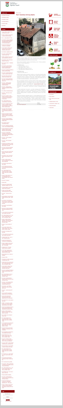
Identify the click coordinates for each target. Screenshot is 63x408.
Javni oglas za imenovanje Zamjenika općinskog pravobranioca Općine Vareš (7, 148)
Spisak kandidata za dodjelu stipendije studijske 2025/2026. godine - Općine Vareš (7, 197)
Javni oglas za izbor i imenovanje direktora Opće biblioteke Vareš (7, 76)
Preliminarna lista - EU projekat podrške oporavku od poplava (6, 248)
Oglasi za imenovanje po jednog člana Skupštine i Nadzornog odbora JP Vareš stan (7, 152)
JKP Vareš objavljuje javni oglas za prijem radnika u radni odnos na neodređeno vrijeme (7, 275)
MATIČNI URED (45, 9)
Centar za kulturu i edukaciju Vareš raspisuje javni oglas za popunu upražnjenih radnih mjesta (7, 267)
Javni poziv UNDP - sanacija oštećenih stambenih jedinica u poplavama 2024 (7, 343)
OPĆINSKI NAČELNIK (6, 9)
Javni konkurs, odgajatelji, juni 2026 (7, 51)
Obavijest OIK (4, 182)
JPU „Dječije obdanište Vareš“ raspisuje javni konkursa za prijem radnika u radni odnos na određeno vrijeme (7, 350)
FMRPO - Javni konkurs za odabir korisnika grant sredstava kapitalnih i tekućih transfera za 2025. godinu (7, 304)
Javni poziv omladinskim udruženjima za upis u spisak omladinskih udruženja (7, 126)
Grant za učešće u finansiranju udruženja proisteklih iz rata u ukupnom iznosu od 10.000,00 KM (7, 297)
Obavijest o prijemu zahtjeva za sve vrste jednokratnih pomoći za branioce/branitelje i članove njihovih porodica (7, 177)
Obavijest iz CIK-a (4, 257)
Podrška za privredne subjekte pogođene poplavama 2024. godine (7, 191)
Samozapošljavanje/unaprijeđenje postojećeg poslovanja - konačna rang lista (7, 358)
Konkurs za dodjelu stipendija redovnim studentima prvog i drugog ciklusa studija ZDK (7, 160)
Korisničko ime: (8, 393)
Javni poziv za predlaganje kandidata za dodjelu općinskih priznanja (7, 70)
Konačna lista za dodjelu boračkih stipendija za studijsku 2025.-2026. (7, 185)
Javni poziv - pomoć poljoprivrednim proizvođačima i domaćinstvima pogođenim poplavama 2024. (7, 283)
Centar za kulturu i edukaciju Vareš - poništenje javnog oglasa (7, 32)
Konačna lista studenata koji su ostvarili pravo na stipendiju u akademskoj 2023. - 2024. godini (7, 381)
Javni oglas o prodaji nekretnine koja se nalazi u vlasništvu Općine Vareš (7, 73)
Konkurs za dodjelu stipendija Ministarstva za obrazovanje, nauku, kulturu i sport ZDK (7, 311)
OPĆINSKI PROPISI (36, 9)
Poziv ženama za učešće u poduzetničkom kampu (5, 123)
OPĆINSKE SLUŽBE (16, 9)
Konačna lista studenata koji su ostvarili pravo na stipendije (6, 45)
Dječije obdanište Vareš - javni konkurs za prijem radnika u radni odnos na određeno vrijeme (7, 335)
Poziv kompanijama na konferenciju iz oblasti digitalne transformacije (7, 332)
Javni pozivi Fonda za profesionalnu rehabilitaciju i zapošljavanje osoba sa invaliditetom (7, 328)
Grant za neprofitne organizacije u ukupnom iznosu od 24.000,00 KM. (7, 293)
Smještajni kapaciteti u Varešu (53, 101)
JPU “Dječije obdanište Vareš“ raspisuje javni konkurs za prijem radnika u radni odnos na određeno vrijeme (7, 319)
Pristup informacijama (52, 105)
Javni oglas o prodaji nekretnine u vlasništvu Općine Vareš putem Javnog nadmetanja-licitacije (7, 279)
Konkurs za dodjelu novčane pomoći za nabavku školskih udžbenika (7, 35)
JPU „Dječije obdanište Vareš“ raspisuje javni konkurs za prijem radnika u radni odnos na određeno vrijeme (7, 172)
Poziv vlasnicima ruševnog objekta (7, 361)
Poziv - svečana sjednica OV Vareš (7, 37)
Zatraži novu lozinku (8, 401)
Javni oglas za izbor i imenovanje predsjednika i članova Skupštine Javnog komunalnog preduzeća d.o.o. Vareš (7, 110)
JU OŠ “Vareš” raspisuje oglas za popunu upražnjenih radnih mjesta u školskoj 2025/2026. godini (7, 251)
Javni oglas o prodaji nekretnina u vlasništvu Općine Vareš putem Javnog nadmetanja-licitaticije (7, 377)
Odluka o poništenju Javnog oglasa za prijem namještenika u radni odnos (7, 57)
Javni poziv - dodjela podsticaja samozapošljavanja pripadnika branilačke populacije (6, 83)
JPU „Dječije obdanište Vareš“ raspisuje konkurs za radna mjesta (7, 101)
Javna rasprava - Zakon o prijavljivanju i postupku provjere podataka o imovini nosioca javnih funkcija (7, 364)
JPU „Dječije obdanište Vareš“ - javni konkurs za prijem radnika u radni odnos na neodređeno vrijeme (7, 216)
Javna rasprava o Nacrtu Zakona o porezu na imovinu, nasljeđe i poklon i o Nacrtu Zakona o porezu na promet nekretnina (7, 202)
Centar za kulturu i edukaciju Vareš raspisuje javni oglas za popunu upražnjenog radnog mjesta (7, 48)
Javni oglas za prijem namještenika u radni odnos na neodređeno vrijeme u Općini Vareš (7, 79)
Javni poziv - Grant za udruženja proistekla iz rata (6, 138)
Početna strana (18, 12)
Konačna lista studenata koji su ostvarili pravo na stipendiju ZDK (7, 241)
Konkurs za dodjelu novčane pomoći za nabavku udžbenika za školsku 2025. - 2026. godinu (7, 244)
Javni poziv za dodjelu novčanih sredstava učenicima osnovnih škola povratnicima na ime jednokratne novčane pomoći (7, 97)
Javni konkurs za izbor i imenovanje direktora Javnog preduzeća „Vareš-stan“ (7, 156)
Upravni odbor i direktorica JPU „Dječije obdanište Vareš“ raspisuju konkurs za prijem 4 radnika (7, 228)
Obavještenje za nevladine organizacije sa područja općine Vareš (7, 260)
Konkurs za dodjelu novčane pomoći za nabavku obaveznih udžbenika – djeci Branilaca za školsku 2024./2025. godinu (7, 386)
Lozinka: (8, 396)
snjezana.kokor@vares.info (38, 83)
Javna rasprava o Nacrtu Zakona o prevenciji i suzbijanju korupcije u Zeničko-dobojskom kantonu (7, 66)
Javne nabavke (51, 94)
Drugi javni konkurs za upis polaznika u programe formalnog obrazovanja (7, 346)
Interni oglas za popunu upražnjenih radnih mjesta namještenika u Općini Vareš (7, 209)
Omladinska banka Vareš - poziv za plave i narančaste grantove (7, 238)
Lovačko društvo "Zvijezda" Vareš (54, 103)
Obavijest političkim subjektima (6, 374)
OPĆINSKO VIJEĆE (26, 9)
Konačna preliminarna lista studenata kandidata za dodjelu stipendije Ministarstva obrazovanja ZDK (7, 129)
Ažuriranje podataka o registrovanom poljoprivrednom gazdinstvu (7, 188)
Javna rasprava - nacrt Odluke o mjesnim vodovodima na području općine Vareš (7, 287)
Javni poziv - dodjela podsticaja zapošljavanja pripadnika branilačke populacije (7, 87)
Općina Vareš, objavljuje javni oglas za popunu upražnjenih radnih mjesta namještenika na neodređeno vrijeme (7, 307)
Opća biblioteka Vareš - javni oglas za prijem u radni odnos (7, 372)
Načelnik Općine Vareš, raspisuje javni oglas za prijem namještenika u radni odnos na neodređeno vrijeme (7, 263)
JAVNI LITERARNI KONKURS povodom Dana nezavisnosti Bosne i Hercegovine (7, 167)
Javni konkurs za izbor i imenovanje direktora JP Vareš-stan (7, 60)
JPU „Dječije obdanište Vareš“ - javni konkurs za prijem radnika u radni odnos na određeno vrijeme (7, 368)
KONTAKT (53, 9)
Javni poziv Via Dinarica (5, 180)
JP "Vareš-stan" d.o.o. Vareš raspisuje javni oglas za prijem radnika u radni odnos (7, 354)
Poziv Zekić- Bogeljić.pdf (21, 104)
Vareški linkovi (51, 107)
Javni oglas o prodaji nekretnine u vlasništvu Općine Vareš (7, 54)
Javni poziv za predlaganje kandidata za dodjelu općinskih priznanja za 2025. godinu (7, 271)
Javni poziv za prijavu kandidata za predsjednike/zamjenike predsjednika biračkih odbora (7, 119)
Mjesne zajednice (51, 96)
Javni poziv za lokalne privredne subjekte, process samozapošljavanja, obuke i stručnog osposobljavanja (7, 339)
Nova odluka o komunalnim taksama (7, 90)
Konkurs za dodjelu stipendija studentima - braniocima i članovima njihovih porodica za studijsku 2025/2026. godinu (7, 221)
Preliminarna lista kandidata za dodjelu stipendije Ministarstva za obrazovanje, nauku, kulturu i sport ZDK (7, 144)
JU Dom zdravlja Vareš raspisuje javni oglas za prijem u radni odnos (7, 213)
